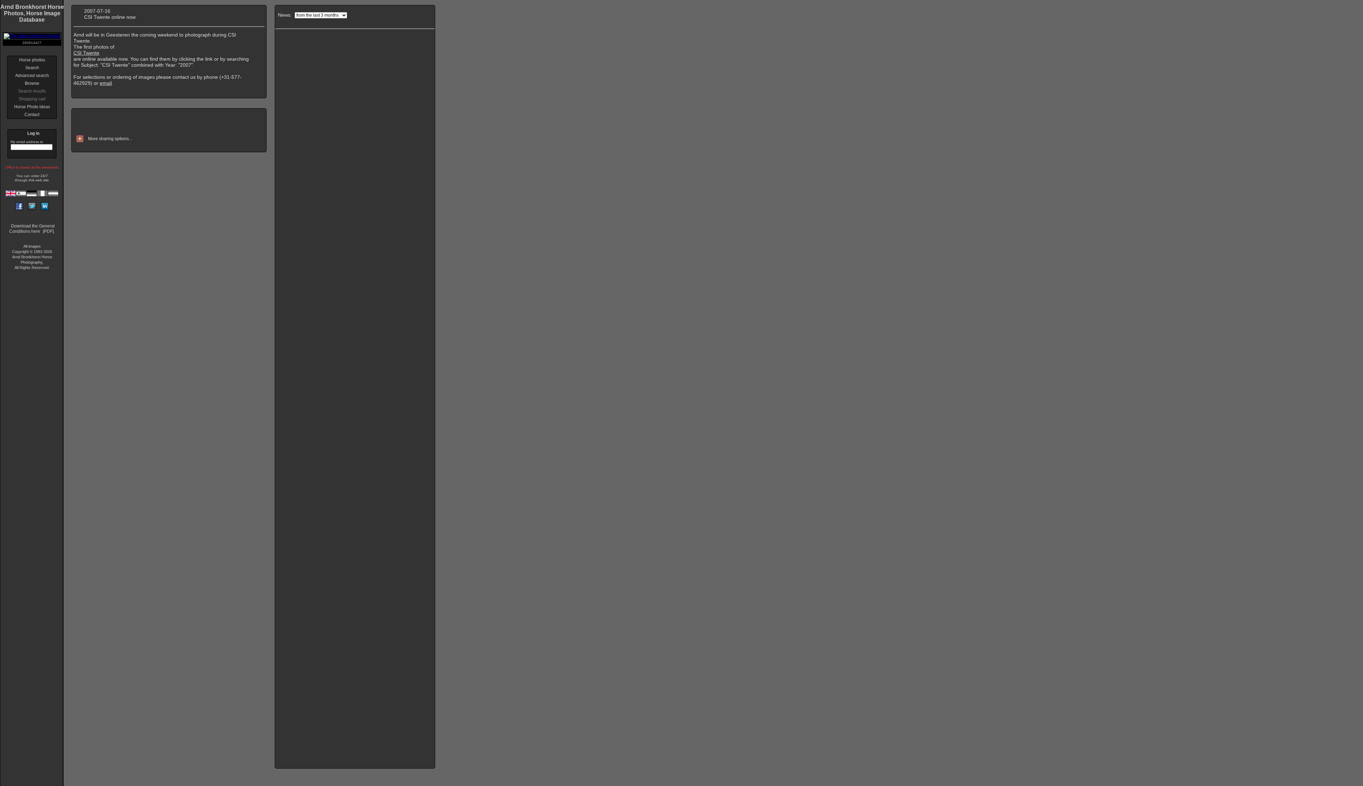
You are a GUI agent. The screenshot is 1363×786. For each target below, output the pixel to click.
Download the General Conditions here (32, 229)
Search (32, 67)
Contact (31, 114)
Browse (32, 83)
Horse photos (32, 59)
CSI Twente (86, 53)
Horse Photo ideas (32, 106)
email (106, 83)
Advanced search (32, 75)
